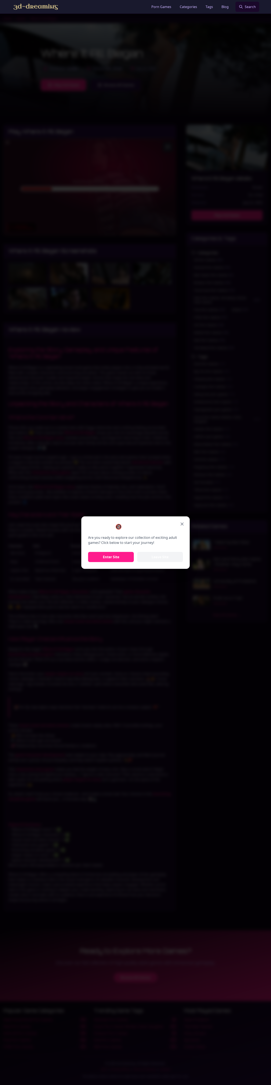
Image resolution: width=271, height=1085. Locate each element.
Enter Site (111, 557)
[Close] (182, 524)
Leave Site (160, 557)
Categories (188, 6)
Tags (209, 6)
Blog (225, 6)
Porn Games (161, 6)
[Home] (35, 7)
